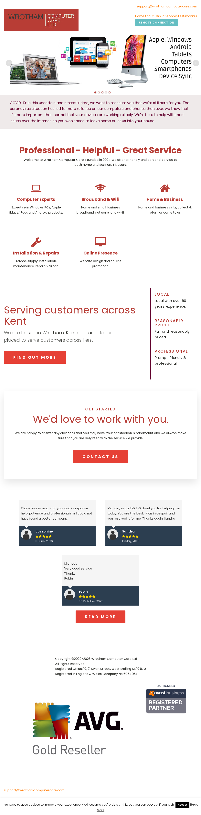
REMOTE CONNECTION (156, 22)
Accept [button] (182, 805)
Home (139, 16)
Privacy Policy (17, 794)
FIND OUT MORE (34, 357)
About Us (151, 16)
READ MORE (100, 616)
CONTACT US (100, 456)
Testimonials (187, 16)
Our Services (168, 16)
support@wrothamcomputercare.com (167, 6)
